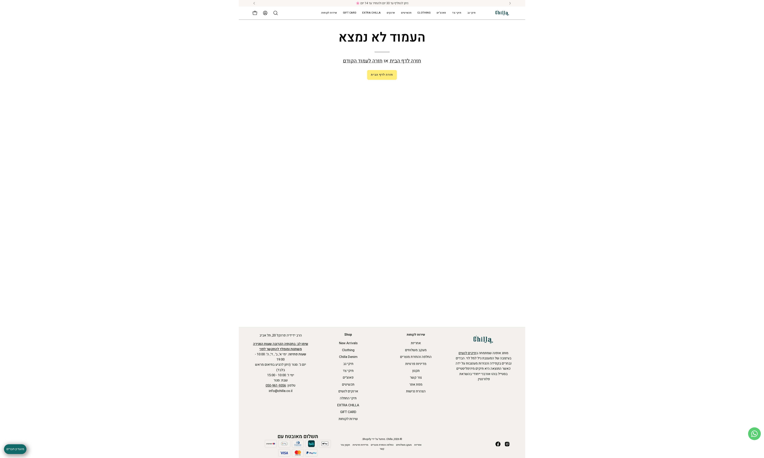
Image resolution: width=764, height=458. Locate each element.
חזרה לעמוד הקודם (362, 61)
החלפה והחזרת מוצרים (416, 357)
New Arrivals (348, 343)
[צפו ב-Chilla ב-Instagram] (507, 444)
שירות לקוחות (416, 335)
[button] (371, 13)
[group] (382, 3)
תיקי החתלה (348, 398)
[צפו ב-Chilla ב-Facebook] (498, 444)
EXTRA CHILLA (348, 405)
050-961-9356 (276, 385)
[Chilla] (502, 13)
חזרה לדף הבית (405, 61)
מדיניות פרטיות (415, 363)
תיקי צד (348, 370)
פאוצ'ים (348, 377)
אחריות (416, 343)
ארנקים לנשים (348, 391)
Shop (348, 335)
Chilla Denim (348, 357)
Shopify (367, 439)
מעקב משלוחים (416, 350)
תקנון (416, 370)
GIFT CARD (348, 412)
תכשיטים (348, 384)
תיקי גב (348, 363)
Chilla (389, 439)
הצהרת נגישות (416, 391)
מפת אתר (415, 384)
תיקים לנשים (467, 353)
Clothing (348, 350)
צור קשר (416, 377)
